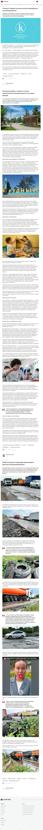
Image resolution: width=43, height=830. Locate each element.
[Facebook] (12, 79)
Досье (30, 4)
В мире (2, 814)
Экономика (3, 812)
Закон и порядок (36, 4)
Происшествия (4, 805)
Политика (2, 807)
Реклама (2, 824)
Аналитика (3, 809)
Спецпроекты (26, 4)
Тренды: (2, 4)
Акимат (29, 73)
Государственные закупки (27, 814)
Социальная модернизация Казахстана (11, 445)
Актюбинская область (15, 447)
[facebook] (31, 799)
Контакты (2, 822)
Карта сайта (3, 820)
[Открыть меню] (41, 1)
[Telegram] (9, 79)
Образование (24, 73)
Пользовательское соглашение (28, 805)
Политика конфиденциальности (28, 807)
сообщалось (12, 745)
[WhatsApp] (6, 79)
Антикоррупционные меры (27, 812)
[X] (15, 79)
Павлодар (19, 778)
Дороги (4, 778)
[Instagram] (3, 79)
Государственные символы (27, 809)
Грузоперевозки (32, 778)
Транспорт (5, 780)
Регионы (5, 73)
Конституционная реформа (18, 4)
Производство (30, 445)
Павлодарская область (8, 76)
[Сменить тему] (37, 1)
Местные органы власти (13, 73)
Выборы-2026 (7, 4)
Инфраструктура (11, 778)
